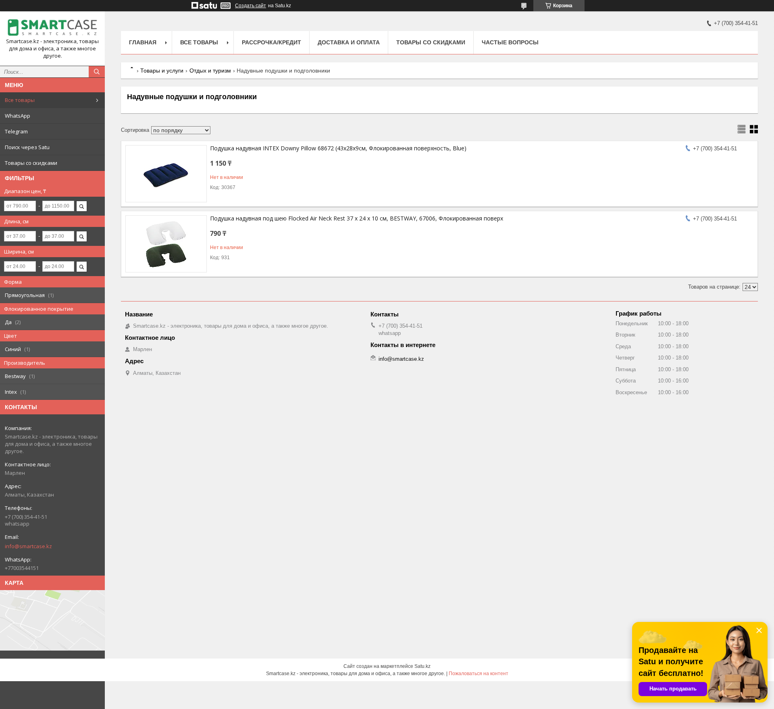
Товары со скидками (31, 162)
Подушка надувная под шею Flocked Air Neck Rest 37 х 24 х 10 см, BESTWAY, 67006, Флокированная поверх (356, 218)
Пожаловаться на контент (478, 673)
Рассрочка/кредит (271, 42)
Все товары (20, 100)
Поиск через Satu (27, 147)
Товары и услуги (161, 70)
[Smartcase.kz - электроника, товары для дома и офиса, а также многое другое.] (52, 27)
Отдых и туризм (210, 70)
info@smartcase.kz (28, 546)
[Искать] (97, 72)
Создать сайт (250, 5)
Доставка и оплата (349, 42)
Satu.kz (422, 666)
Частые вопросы (510, 42)
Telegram (16, 131)
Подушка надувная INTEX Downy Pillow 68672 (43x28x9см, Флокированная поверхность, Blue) (338, 148)
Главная (142, 42)
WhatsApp (17, 115)
